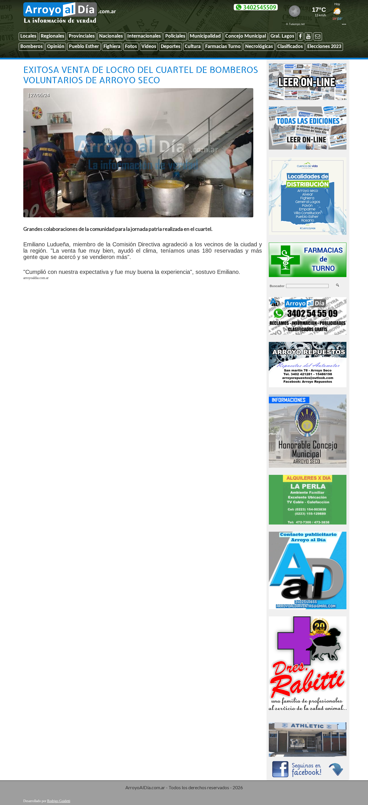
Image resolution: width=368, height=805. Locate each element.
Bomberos (31, 46)
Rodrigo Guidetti (58, 801)
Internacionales (144, 36)
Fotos (131, 46)
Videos (148, 46)
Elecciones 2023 (324, 46)
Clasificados (290, 46)
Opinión (55, 46)
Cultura (193, 46)
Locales (28, 36)
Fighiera (111, 46)
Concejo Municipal (245, 36)
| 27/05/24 (38, 94)
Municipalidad (205, 36)
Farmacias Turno (223, 46)
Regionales (52, 36)
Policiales (175, 36)
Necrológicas (259, 46)
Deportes (170, 46)
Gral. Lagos (282, 36)
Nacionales (111, 36)
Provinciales (82, 36)
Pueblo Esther (84, 46)
